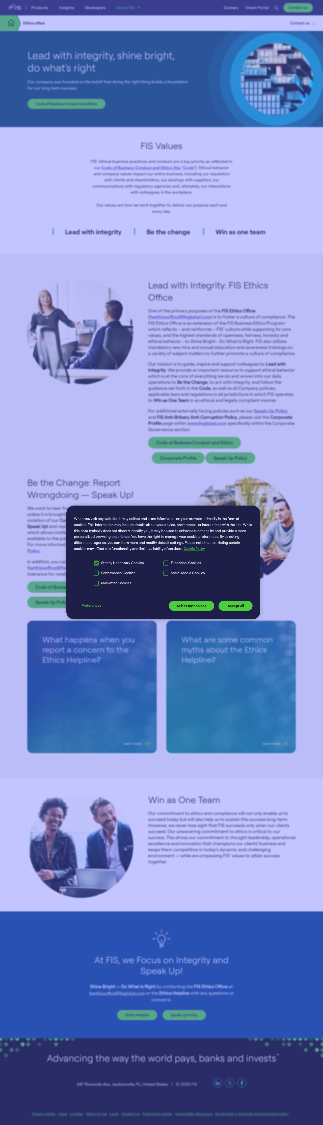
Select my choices (191, 606)
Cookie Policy (194, 548)
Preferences (91, 605)
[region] (163, 562)
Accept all (236, 606)
